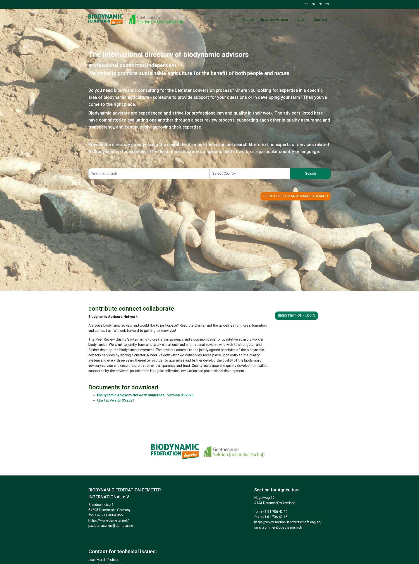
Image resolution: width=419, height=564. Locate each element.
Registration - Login (296, 315)
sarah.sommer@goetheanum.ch (278, 527)
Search (310, 173)
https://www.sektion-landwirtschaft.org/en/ (288, 522)
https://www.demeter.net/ (108, 520)
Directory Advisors (275, 19)
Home (248, 19)
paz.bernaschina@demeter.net (111, 526)
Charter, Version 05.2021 (115, 400)
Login (302, 19)
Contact (320, 19)
